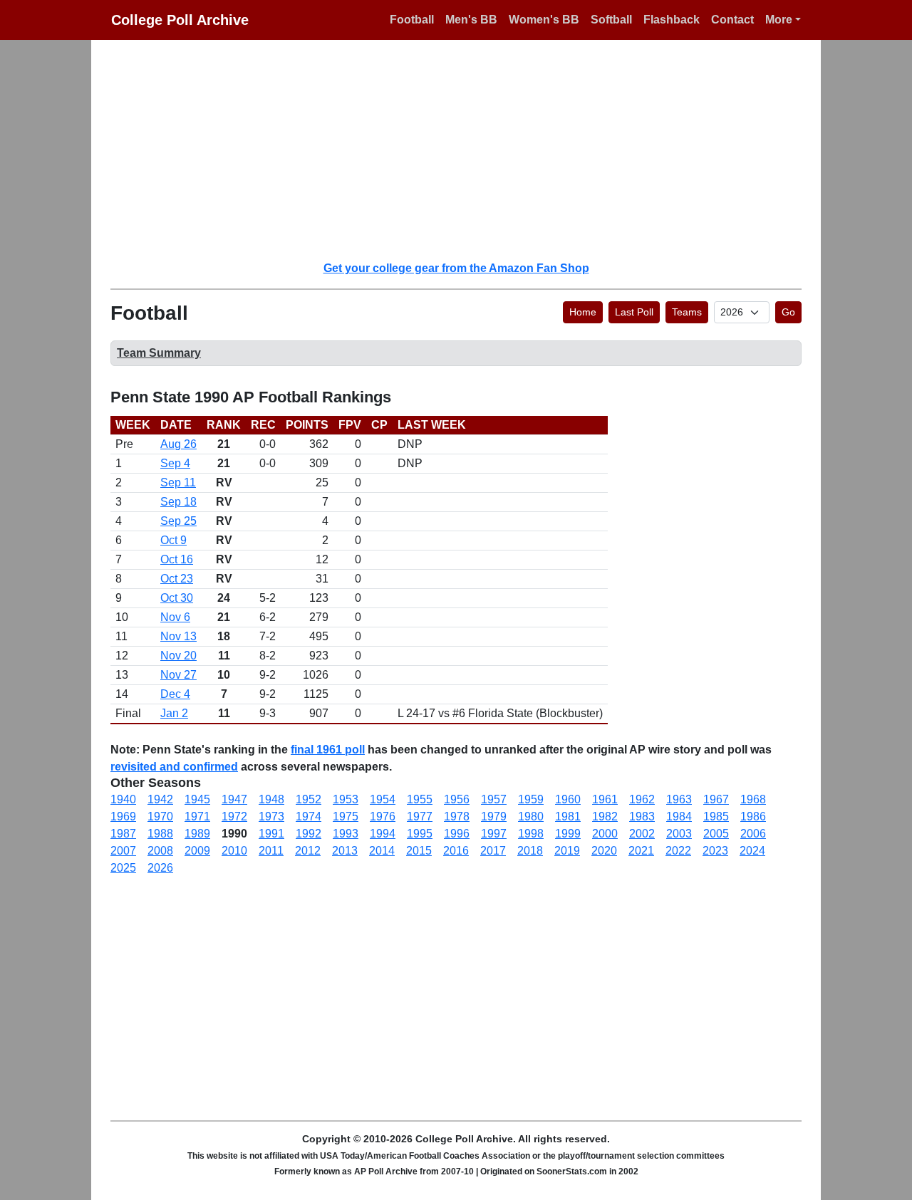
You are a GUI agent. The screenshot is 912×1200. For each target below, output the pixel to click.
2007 (123, 851)
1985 (716, 816)
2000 (605, 834)
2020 (604, 851)
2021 (641, 851)
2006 (753, 834)
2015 (419, 851)
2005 (716, 834)
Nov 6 (175, 617)
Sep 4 (175, 463)
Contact (732, 20)
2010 (234, 851)
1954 (382, 799)
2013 (345, 851)
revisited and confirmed (174, 767)
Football (412, 20)
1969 (123, 816)
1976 (382, 816)
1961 (605, 799)
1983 (642, 816)
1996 (457, 834)
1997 (494, 834)
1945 (197, 799)
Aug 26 (178, 444)
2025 (123, 868)
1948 (271, 799)
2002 (642, 834)
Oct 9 (173, 540)
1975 (345, 816)
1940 (123, 799)
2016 (456, 851)
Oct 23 (176, 579)
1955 (419, 799)
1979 (494, 816)
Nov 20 (178, 655)
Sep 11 (178, 482)
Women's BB (544, 20)
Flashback (671, 20)
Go (788, 312)
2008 (160, 851)
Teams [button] (687, 312)
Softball (611, 20)
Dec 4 (175, 694)
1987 (123, 834)
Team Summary (159, 353)
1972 (234, 816)
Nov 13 (178, 636)
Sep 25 (178, 521)
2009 (197, 851)
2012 (308, 851)
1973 (271, 816)
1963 (679, 799)
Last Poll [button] (634, 312)
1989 (197, 834)
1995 (419, 834)
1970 (160, 816)
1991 (271, 834)
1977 (419, 816)
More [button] (778, 20)
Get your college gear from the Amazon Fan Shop (456, 268)
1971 (197, 816)
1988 (160, 834)
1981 (568, 816)
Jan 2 (174, 713)
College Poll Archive (180, 20)
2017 (493, 851)
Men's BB (471, 20)
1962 (642, 799)
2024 (752, 851)
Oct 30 (176, 598)
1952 (308, 799)
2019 (567, 851)
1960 (568, 799)
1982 (605, 816)
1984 (679, 816)
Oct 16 (176, 559)
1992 (308, 834)
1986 (753, 816)
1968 (753, 799)
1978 (457, 816)
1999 (568, 834)
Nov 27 (178, 675)
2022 (678, 851)
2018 (530, 851)
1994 (382, 834)
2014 (382, 851)
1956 (457, 799)
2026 (160, 868)
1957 (494, 799)
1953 (345, 799)
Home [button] (582, 312)
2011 (271, 851)
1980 (531, 816)
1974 (308, 816)
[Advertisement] (464, 149)
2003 (679, 834)
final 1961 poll (328, 750)
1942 (160, 799)
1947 (234, 799)
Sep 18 (178, 502)
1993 (345, 834)
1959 (531, 799)
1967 (716, 799)
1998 (531, 834)
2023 (715, 851)
